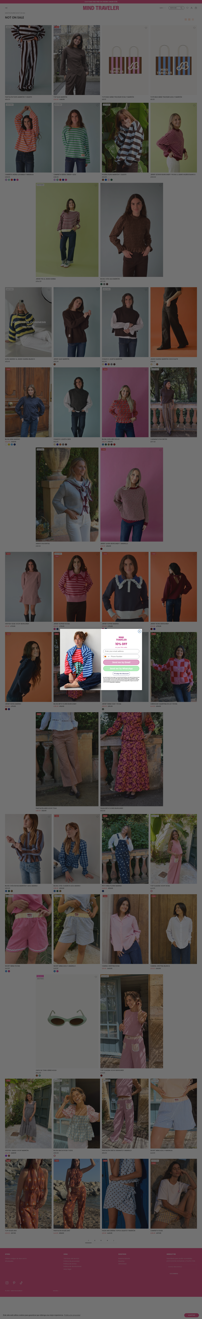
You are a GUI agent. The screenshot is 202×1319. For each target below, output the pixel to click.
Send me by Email (121, 662)
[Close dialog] (139, 631)
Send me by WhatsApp (121, 668)
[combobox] (106, 657)
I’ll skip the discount (121, 673)
